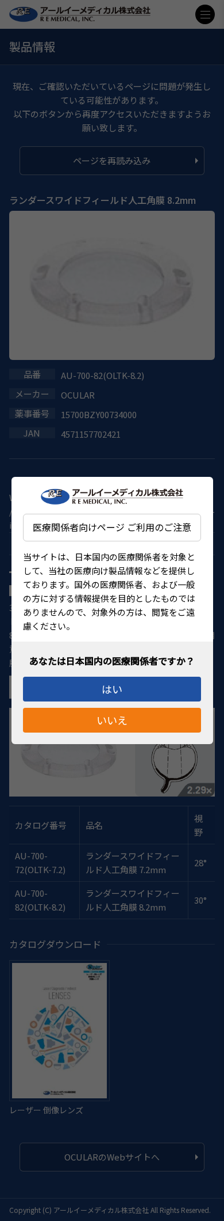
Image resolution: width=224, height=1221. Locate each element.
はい (112, 688)
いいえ (112, 719)
